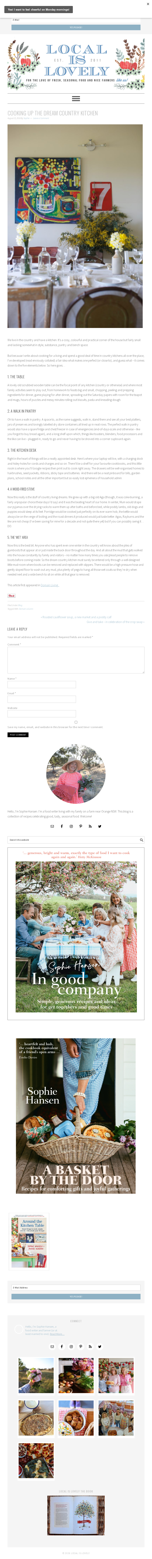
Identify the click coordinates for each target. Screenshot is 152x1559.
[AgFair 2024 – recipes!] (76, 1434)
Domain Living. (50, 585)
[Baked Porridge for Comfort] (36, 1434)
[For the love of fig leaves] (36, 1477)
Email (12, 693)
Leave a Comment (41, 118)
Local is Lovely (76, 62)
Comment (14, 644)
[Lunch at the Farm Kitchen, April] (116, 1434)
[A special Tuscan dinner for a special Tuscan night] (76, 1392)
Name (12, 678)
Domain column (26, 608)
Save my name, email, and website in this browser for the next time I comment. (55, 727)
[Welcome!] (36, 1392)
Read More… (57, 1334)
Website (12, 708)
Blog (20, 605)
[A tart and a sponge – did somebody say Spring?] (116, 1392)
